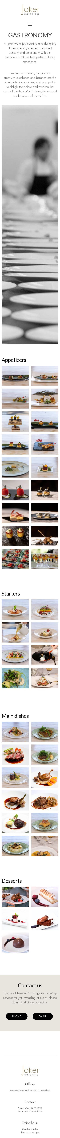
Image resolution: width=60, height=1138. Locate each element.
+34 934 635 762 (33, 1108)
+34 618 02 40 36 (33, 1111)
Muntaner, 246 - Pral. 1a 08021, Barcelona (30, 1090)
